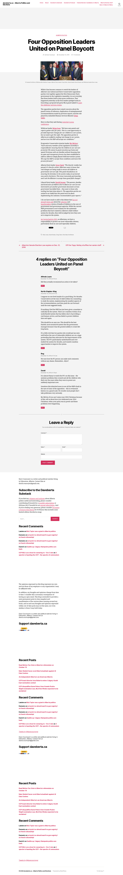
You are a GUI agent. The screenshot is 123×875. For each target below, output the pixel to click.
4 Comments (76, 55)
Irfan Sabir (65, 234)
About (47, 2)
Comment (44, 433)
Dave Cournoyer (50, 55)
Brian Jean (45, 234)
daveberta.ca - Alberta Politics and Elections (16, 4)
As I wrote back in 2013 (49, 219)
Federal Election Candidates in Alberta (88, 2)
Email (64, 447)
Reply (42, 285)
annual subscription (47, 505)
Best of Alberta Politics (106, 5)
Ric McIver (71, 234)
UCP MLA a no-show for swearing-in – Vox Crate (36, 553)
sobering (64, 202)
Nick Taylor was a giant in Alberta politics (41, 531)
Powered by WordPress (59, 871)
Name (43, 447)
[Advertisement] (61, 18)
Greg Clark (59, 234)
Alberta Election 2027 (106, 2)
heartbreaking (46, 204)
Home (41, 2)
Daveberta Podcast (69, 2)
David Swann (52, 234)
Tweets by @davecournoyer (28, 732)
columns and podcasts (37, 499)
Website (43, 454)
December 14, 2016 (64, 55)
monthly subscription (46, 503)
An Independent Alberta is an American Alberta (35, 677)
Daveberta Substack (56, 2)
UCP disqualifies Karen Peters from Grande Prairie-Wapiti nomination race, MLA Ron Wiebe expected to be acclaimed (38, 689)
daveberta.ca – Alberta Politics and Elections (37, 871)
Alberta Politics (61, 35)
